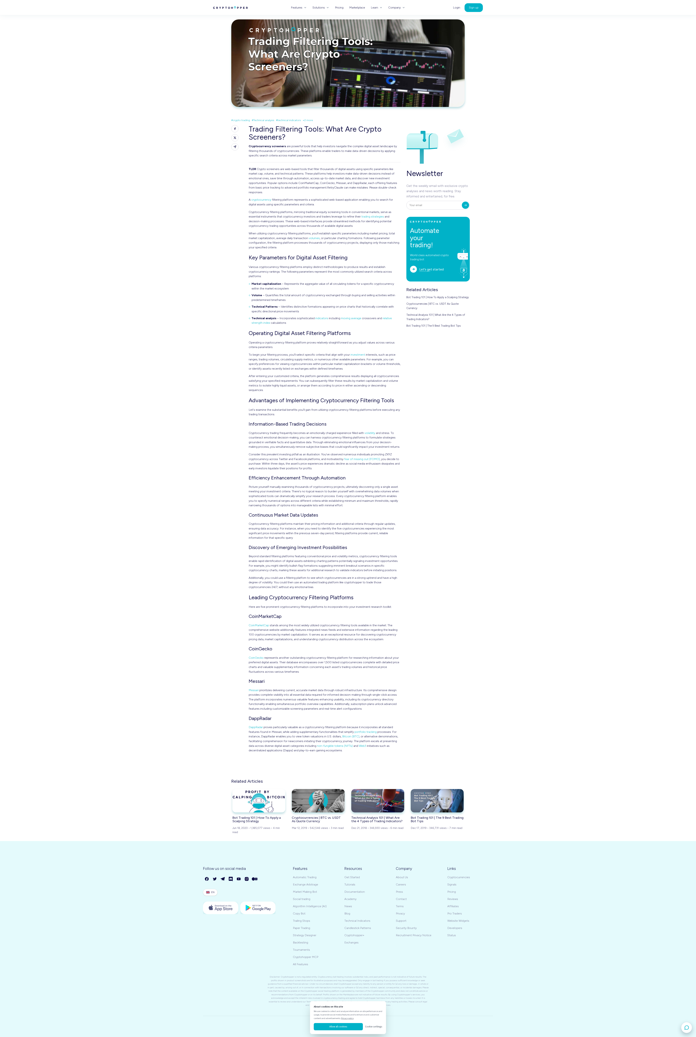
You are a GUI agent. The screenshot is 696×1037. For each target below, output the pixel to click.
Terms (400, 906)
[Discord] (231, 879)
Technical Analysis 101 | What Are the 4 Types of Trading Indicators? (435, 317)
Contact (401, 899)
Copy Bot (299, 913)
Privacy (400, 913)
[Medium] (255, 879)
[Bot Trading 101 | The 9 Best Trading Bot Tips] (437, 800)
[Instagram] (247, 879)
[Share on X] (235, 137)
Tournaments (301, 949)
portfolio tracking (366, 732)
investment (358, 354)
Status (451, 935)
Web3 (362, 746)
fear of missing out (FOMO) (362, 459)
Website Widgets (458, 920)
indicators (321, 318)
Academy (350, 899)
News (348, 906)
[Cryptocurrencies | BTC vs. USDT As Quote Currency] (318, 800)
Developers (454, 928)
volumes (314, 238)
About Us (402, 877)
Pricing (339, 7)
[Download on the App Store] (220, 908)
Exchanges (351, 942)
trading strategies (372, 216)
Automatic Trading (304, 877)
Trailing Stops (301, 920)
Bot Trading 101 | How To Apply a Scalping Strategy (437, 297)
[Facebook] (207, 879)
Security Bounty (406, 928)
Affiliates (453, 906)
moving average (351, 318)
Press (399, 891)
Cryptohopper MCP (305, 957)
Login (456, 7)
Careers (401, 884)
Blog (347, 913)
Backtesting (300, 942)
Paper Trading (301, 928)
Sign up (473, 7)
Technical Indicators (357, 920)
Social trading (301, 899)
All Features (300, 964)
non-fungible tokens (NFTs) (335, 746)
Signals (451, 884)
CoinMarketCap (259, 625)
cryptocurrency (261, 199)
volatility (370, 433)
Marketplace (357, 7)
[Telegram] (223, 879)
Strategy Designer (304, 935)
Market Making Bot (305, 891)
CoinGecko (256, 657)
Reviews (452, 899)
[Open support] (686, 1027)
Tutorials (349, 884)
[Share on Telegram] (235, 146)
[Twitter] (215, 879)
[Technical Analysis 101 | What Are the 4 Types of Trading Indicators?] (377, 800)
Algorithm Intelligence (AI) (310, 906)
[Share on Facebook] (235, 128)
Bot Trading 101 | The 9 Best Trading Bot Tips (433, 325)
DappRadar (256, 727)
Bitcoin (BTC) (350, 736)
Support (401, 920)
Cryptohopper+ (354, 935)
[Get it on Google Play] (258, 908)
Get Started (352, 877)
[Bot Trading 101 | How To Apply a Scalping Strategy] (258, 800)
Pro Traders (454, 913)
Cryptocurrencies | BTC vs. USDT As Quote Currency (432, 306)
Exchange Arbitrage (305, 884)
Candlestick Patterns (357, 928)
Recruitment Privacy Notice (413, 935)
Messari (254, 690)
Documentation (354, 891)
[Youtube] (239, 879)
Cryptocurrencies (458, 877)
